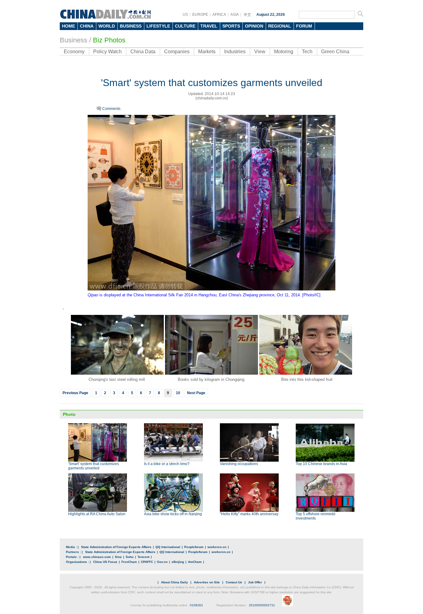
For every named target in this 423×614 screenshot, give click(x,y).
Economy (74, 51)
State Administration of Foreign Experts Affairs (116, 547)
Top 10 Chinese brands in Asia (321, 464)
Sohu (129, 557)
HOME (68, 26)
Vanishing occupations (239, 464)
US (185, 14)
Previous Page (75, 393)
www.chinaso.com (97, 557)
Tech (307, 51)
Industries (235, 51)
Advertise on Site (207, 582)
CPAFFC (147, 562)
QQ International (167, 547)
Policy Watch (107, 51)
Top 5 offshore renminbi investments (315, 516)
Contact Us (234, 582)
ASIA (234, 14)
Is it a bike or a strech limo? (167, 464)
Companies (177, 51)
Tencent (143, 557)
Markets (207, 51)
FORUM (304, 26)
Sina (118, 557)
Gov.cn (162, 562)
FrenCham (129, 562)
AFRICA (219, 14)
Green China (335, 51)
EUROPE (200, 14)
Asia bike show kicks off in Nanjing (173, 514)
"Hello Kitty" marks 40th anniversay (249, 514)
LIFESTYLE (158, 26)
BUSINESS (131, 26)
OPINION (254, 26)
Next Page (196, 393)
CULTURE (185, 26)
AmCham (195, 562)
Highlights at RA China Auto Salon (96, 514)
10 (178, 393)
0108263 (196, 605)
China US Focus (105, 562)
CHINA (87, 26)
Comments (111, 109)
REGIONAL (279, 26)
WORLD (106, 26)
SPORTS (231, 26)
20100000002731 (262, 605)
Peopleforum (193, 547)
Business (73, 40)
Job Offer (255, 582)
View (259, 51)
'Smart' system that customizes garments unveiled (93, 466)
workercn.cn (216, 547)
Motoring (283, 51)
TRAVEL (208, 26)
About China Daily (174, 582)
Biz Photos (109, 40)
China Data (142, 51)
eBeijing (178, 562)
